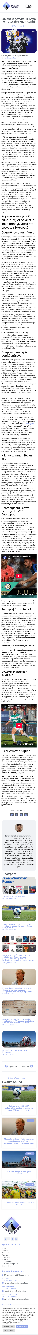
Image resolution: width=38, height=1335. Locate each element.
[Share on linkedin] (26, 814)
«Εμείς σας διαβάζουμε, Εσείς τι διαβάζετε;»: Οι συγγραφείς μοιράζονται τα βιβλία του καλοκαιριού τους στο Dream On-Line (18, 958)
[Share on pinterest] (21, 814)
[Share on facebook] (12, 814)
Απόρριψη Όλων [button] (9, 1330)
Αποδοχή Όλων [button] (22, 1326)
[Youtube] (12, 1239)
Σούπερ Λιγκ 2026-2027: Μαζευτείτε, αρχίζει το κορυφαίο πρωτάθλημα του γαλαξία (18, 926)
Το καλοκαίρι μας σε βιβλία (13, 896)
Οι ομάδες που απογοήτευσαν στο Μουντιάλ (19, 1203)
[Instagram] (16, 1239)
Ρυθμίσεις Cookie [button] (9, 1326)
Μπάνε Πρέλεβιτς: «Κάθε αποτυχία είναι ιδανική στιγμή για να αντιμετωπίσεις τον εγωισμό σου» (17, 990)
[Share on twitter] (16, 814)
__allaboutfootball (9, 58)
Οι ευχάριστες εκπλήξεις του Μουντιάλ (14, 1051)
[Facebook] (5, 1239)
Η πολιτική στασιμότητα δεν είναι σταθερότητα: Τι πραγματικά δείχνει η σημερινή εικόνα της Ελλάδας (18, 1021)
